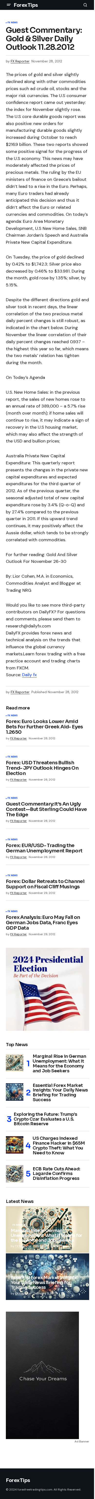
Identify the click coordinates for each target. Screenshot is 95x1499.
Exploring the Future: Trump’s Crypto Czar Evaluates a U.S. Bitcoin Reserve (45, 1119)
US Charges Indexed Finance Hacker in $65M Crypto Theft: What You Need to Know (59, 1145)
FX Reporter (23, 1246)
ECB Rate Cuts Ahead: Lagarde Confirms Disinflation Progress (56, 1173)
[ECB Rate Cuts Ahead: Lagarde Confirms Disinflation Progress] (14, 1174)
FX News (13, 23)
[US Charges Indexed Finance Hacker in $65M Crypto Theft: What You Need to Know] (14, 1145)
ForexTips (26, 4)
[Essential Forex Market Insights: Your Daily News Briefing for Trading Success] (14, 1092)
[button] (9, 5)
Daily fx (29, 675)
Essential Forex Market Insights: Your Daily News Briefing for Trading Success (60, 1092)
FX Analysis (19, 1272)
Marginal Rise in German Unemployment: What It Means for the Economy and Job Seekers (59, 1063)
